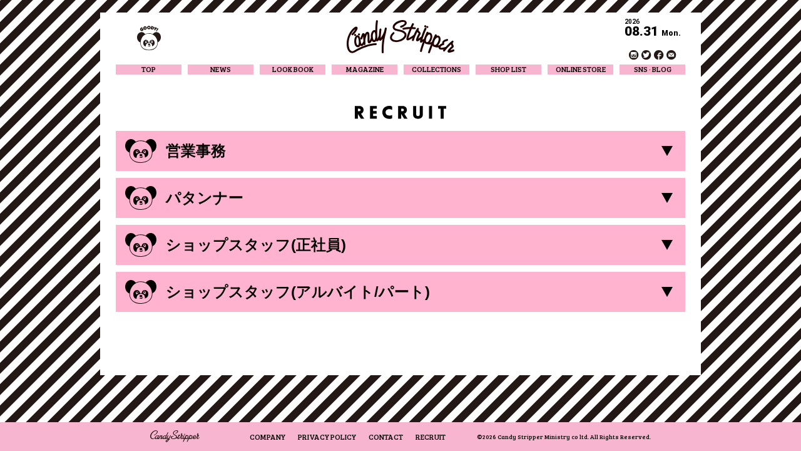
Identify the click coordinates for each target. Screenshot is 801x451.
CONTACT (386, 437)
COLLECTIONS (436, 69)
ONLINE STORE (581, 69)
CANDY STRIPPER (400, 36)
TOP (148, 69)
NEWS (220, 69)
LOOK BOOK (293, 69)
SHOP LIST (508, 69)
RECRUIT (431, 437)
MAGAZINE (365, 69)
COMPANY (267, 437)
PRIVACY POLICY (327, 437)
